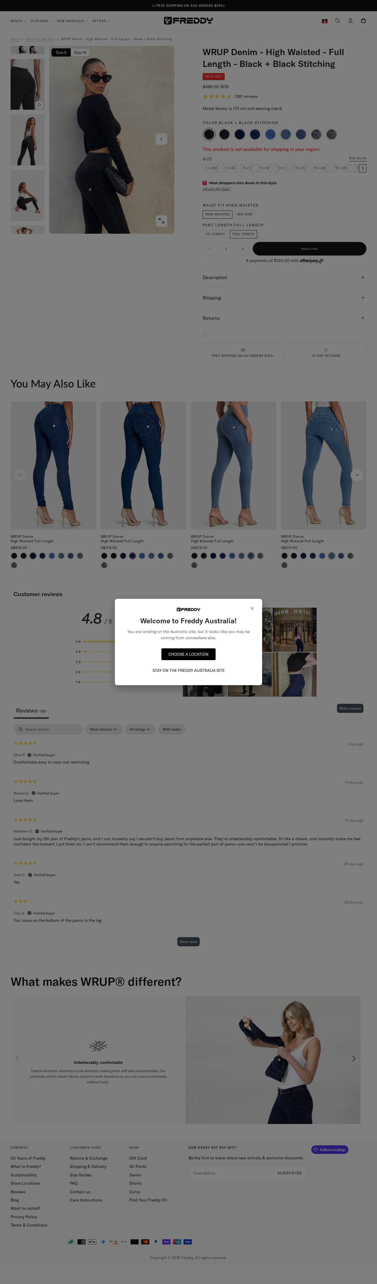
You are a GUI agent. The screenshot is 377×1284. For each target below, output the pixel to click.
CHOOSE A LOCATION (188, 654)
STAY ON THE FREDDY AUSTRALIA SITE (189, 670)
